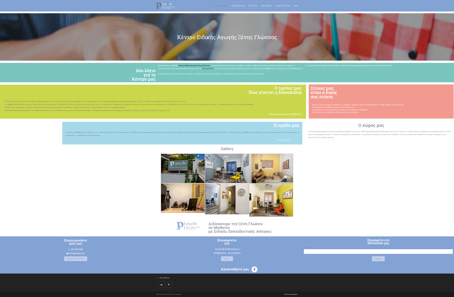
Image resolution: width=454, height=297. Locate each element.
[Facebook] (254, 269)
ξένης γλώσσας (208, 68)
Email (307, 247)
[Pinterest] (168, 284)
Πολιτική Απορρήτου (291, 294)
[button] (75, 258)
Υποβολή (378, 259)
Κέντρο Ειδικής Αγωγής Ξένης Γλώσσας (194, 65)
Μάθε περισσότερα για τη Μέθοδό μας (285, 114)
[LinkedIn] (161, 284)
